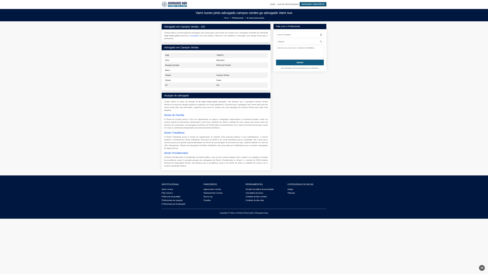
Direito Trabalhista (174, 132)
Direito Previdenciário (176, 153)
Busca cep (208, 196)
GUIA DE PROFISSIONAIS (288, 4)
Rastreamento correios (213, 193)
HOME (272, 4)
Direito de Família (174, 115)
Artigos (290, 189)
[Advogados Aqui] (174, 4)
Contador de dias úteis (255, 200)
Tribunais (291, 193)
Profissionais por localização (173, 204)
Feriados (207, 200)
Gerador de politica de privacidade (260, 189)
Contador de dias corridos (256, 196)
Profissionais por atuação (172, 200)
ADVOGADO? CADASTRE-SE (313, 4)
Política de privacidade (171, 196)
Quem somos (167, 189)
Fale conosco (167, 193)
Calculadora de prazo (254, 193)
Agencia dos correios (212, 189)
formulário (195, 36)
